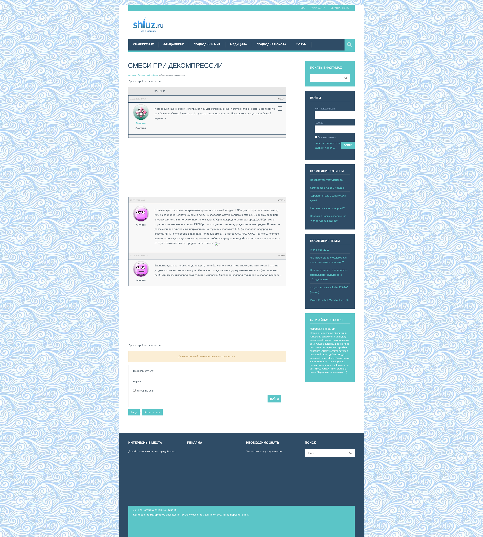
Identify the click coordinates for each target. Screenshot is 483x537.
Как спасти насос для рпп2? (327, 208)
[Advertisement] (286, 24)
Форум (301, 44)
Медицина (238, 44)
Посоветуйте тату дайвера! (326, 179)
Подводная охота (271, 44)
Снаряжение (143, 44)
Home (302, 8)
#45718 (281, 99)
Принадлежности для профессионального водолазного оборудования (329, 274)
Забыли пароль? (325, 147)
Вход (134, 412)
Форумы (132, 75)
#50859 (281, 200)
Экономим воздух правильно (264, 451)
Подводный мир (207, 44)
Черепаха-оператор (322, 328)
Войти (274, 398)
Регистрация (152, 412)
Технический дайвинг (148, 75)
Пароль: (137, 381)
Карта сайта (318, 8)
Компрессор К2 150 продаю (327, 187)
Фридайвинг (173, 44)
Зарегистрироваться (327, 143)
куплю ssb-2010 (319, 249)
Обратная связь (340, 8)
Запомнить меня (145, 390)
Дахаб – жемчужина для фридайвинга (151, 451)
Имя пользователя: (143, 371)
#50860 (281, 255)
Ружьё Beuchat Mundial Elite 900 (329, 299)
